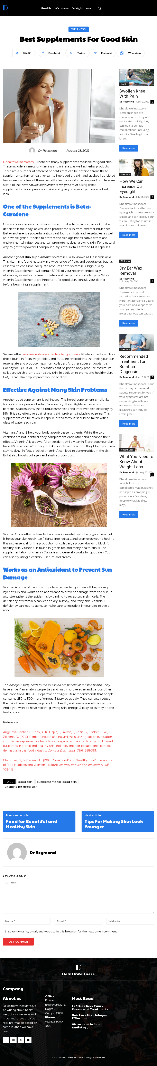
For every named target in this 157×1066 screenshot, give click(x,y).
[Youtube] (28, 1040)
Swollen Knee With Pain (132, 94)
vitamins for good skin (21, 786)
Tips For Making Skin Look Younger (114, 823)
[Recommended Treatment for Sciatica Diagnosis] (136, 342)
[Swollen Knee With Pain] (136, 77)
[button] (99, 8)
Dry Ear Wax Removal (130, 271)
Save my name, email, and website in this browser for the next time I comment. (63, 931)
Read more (128, 148)
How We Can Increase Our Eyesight (131, 186)
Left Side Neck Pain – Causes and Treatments (90, 1007)
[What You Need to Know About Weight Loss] (136, 443)
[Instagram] (13, 1040)
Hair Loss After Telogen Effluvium (89, 1016)
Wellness (78, 29)
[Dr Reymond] (32, 150)
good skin (25, 781)
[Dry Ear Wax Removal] (136, 254)
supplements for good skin (57, 781)
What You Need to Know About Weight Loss (136, 461)
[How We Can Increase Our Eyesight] (136, 167)
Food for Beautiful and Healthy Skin (31, 823)
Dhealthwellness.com (18, 162)
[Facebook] (6, 1040)
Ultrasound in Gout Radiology (86, 1026)
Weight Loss (127, 449)
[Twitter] (21, 1040)
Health (124, 84)
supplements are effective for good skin (51, 354)
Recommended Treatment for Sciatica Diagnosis (133, 364)
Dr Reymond (47, 150)
